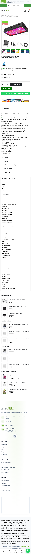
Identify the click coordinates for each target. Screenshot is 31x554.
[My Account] (25, 11)
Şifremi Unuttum (5, 490)
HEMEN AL (7, 88)
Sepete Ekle (16, 84)
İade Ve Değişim (5, 469)
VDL (2, 188)
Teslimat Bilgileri (5, 485)
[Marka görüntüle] (4, 64)
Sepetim (3, 488)
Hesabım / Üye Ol (5, 480)
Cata (3, 182)
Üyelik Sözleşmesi (6, 462)
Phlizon (3, 117)
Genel (3, 186)
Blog (2, 449)
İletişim (3, 451)
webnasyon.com (25, 546)
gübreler (9, 532)
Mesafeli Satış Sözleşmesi (8, 467)
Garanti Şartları (5, 472)
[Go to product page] (4, 301)
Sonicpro (4, 191)
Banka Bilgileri (4, 454)
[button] (2, 10)
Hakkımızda (4, 444)
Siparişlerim (4, 483)
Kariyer (3, 447)
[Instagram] (15, 436)
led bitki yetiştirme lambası (13, 536)
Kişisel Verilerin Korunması (7, 465)
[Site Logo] (7, 10)
